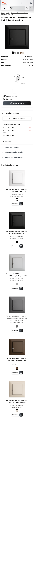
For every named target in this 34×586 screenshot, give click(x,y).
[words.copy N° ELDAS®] (32, 57)
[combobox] (21, 8)
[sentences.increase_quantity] (14, 91)
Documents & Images (12, 147)
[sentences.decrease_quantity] (5, 91)
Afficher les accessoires (13, 157)
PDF (32, 65)
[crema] (23, 52)
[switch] (5, 96)
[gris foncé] (18, 52)
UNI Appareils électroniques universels (19, 12)
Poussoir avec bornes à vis (7, 14)
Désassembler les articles (14, 152)
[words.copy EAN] (32, 62)
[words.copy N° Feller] (32, 59)
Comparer (15, 203)
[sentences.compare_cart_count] (26, 8)
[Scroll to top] (29, 581)
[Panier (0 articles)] (30, 8)
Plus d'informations (12, 113)
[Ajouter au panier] (21, 203)
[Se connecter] (31, 3)
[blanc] (10, 52)
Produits (7, 12)
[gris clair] (15, 52)
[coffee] (21, 52)
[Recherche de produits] (11, 8)
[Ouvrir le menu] (4, 8)
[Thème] (22, 3)
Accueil (3, 12)
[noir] (13, 52)
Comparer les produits (18, 118)
